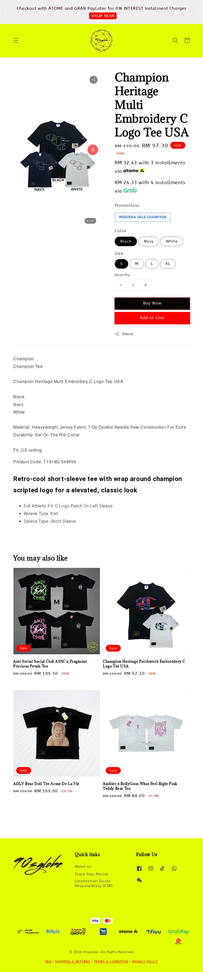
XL (167, 263)
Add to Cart (152, 317)
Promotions (127, 205)
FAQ (48, 961)
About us (83, 866)
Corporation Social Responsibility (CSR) (94, 883)
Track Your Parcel (91, 874)
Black (125, 241)
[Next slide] (92, 149)
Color (121, 230)
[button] (16, 40)
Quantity (122, 275)
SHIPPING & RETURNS (72, 961)
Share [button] (127, 334)
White (172, 241)
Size (119, 253)
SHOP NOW (71, 15)
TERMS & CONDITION (111, 961)
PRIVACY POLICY (145, 961)
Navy (149, 241)
